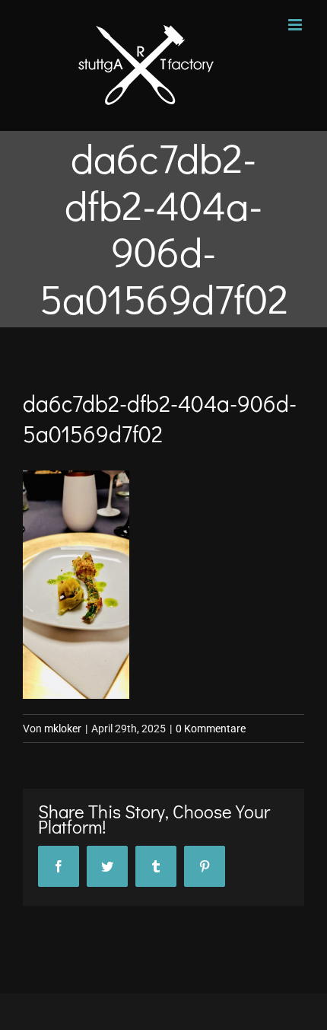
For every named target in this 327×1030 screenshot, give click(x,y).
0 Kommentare (211, 728)
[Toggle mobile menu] (296, 25)
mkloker (62, 728)
